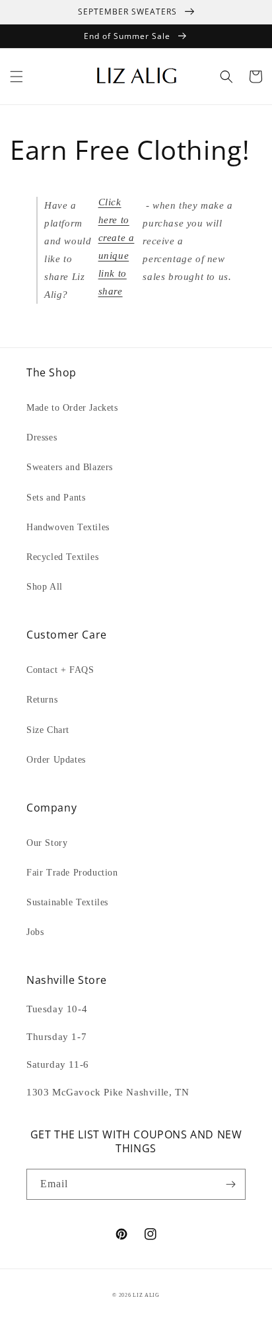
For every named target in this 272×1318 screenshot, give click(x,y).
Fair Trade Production (72, 873)
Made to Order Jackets (72, 408)
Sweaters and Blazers (69, 467)
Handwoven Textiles (68, 527)
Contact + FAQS (60, 670)
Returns (41, 700)
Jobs (35, 932)
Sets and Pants (55, 498)
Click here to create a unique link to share (116, 246)
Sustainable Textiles (67, 902)
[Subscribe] (230, 1184)
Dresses (41, 437)
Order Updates (56, 760)
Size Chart (47, 730)
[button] (16, 76)
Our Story (46, 843)
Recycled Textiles (62, 557)
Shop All (44, 587)
